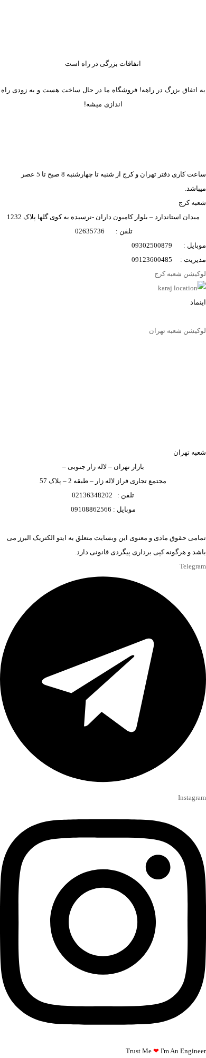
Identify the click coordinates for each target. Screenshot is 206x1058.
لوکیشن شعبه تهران (177, 331)
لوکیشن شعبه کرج (180, 274)
